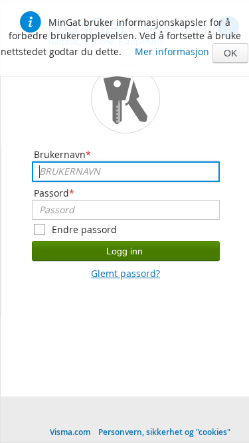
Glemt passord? (125, 273)
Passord (54, 193)
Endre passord (84, 229)
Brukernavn (62, 154)
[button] (230, 53)
